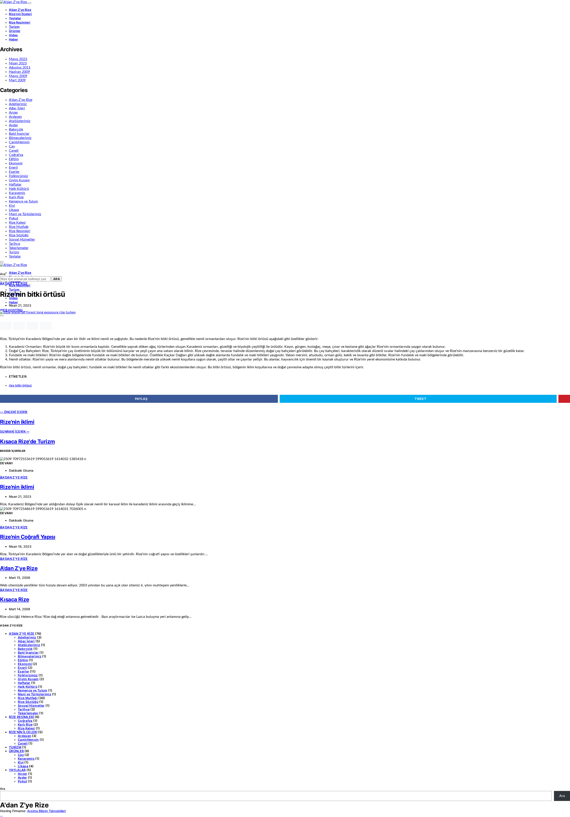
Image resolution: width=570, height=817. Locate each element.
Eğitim (14, 159)
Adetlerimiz (18, 104)
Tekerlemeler (18, 248)
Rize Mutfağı (18, 227)
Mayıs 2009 (18, 76)
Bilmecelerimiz (20, 138)
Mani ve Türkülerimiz (25, 214)
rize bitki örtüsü (20, 385)
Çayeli (13, 150)
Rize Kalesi (17, 222)
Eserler (14, 172)
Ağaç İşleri (17, 108)
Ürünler (14, 31)
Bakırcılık (16, 129)
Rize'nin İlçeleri (23, 732)
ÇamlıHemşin (19, 142)
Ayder (13, 125)
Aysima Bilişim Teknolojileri (46, 811)
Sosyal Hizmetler (22, 239)
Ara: (3, 274)
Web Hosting (12, 310)
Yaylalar (15, 18)
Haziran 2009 (19, 72)
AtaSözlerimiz (19, 121)
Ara (56, 279)
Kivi (12, 205)
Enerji (13, 167)
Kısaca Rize (14, 599)
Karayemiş (17, 193)
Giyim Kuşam (19, 180)
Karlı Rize (16, 197)
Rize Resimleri (19, 22)
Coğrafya (16, 155)
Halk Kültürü (19, 188)
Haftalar (15, 184)
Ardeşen (15, 117)
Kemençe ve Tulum (23, 201)
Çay (12, 146)
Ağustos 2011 (20, 67)
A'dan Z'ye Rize (20, 100)
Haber (13, 39)
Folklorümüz (18, 176)
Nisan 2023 (18, 63)
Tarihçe (14, 244)
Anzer (13, 112)
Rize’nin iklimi (17, 487)
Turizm (14, 27)
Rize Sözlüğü (18, 235)
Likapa (14, 210)
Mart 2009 (17, 80)
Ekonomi (15, 163)
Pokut (13, 218)
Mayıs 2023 (18, 59)
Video (13, 35)
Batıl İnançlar (19, 133)
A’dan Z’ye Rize (20, 10)
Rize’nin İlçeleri (20, 14)
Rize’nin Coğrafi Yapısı (27, 537)
